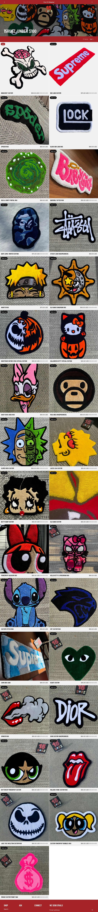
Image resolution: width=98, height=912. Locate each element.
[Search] (6, 9)
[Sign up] (92, 910)
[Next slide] (92, 2)
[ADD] (46, 88)
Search (6, 909)
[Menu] (2, 9)
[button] (92, 39)
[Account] (91, 9)
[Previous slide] (4, 2)
